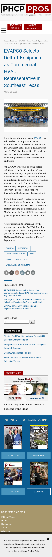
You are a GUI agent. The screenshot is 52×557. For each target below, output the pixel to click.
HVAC (32, 254)
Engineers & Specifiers (15, 254)
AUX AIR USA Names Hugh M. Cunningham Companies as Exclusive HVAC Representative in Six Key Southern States (25, 293)
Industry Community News (17, 259)
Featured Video (13, 373)
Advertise (5, 531)
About (4, 527)
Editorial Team (8, 517)
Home (6, 41)
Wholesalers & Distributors (18, 265)
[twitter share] (11, 273)
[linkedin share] (22, 273)
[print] (33, 273)
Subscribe (13, 455)
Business (13, 41)
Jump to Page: (10, 318)
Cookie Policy (34, 551)
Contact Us (6, 524)
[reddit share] (17, 273)
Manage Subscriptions (32, 26)
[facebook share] (6, 273)
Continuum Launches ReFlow (17, 353)
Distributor (23, 248)
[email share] (27, 273)
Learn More (39, 492)
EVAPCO (38, 138)
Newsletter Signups (15, 26)
